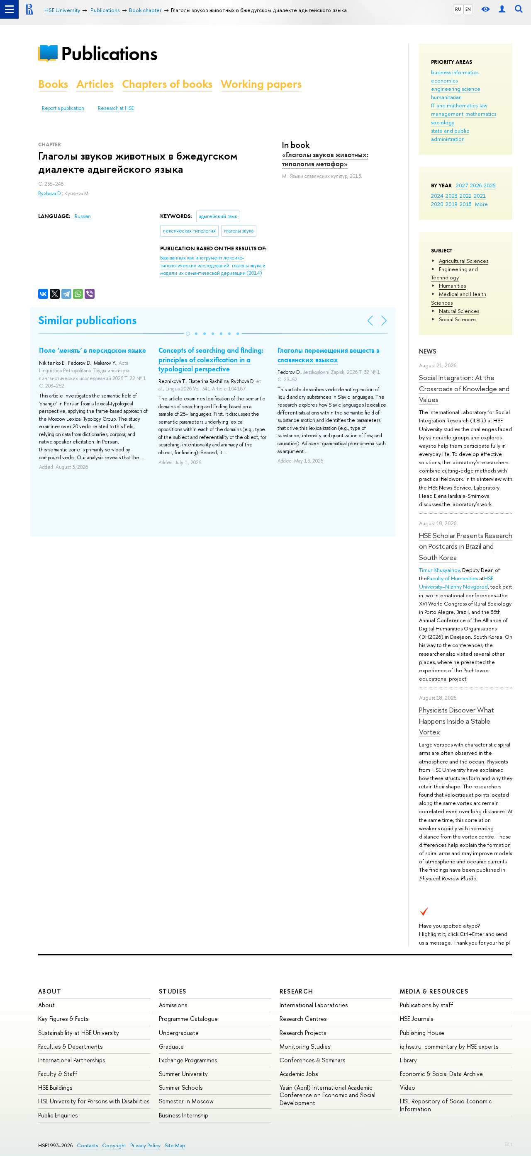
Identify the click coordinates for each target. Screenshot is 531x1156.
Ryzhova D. (50, 193)
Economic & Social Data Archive (441, 1074)
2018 (466, 204)
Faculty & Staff (58, 1074)
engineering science (455, 88)
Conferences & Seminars (312, 1060)
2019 (452, 204)
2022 (466, 195)
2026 (476, 185)
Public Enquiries (58, 1115)
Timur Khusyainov (439, 570)
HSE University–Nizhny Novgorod (456, 582)
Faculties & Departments (70, 1046)
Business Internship (183, 1115)
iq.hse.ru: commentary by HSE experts (449, 1046)
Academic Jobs (299, 1074)
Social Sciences (457, 319)
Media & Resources (434, 991)
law (483, 105)
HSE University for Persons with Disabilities (93, 1101)
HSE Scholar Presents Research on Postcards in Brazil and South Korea (465, 546)
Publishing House (422, 1033)
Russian (83, 216)
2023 (452, 195)
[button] (188, 334)
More (481, 204)
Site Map (175, 1145)
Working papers (261, 84)
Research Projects (303, 1033)
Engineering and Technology (454, 273)
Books (53, 84)
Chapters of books (167, 84)
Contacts (87, 1145)
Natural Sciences (459, 311)
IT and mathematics (454, 105)
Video (407, 1087)
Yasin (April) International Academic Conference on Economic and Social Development (327, 1094)
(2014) (213, 265)
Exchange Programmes (188, 1060)
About (49, 991)
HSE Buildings (55, 1087)
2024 (437, 195)
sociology (442, 122)
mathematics (480, 113)
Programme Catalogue (188, 1019)
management (447, 113)
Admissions (173, 1005)
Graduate (171, 1046)
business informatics (454, 72)
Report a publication (63, 108)
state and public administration (450, 135)
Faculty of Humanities (452, 578)
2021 (480, 195)
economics (444, 80)
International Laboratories (314, 1005)
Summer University (183, 1074)
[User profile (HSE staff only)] (502, 9)
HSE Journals (416, 1019)
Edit (508, 1144)
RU (458, 9)
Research (297, 991)
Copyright (114, 1145)
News (427, 351)
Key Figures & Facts (63, 1019)
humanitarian (446, 97)
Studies (173, 991)
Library (408, 1060)
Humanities (452, 285)
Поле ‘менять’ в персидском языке (92, 350)
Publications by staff (426, 1005)
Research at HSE (116, 108)
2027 (462, 185)
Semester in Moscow (186, 1101)
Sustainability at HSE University (78, 1033)
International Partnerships (71, 1060)
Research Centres (303, 1019)
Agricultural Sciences (463, 260)
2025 (490, 185)
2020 (437, 204)
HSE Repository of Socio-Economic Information (446, 1104)
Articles (95, 84)
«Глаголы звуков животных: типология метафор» (325, 159)
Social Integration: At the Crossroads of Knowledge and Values (464, 388)
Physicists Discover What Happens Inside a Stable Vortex (456, 721)
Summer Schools (180, 1087)
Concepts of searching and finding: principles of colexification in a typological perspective (210, 359)
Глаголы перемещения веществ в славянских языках (329, 355)
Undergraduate (179, 1033)
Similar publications (87, 320)
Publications (109, 53)
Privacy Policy (145, 1145)
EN (468, 9)
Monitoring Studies (305, 1046)
